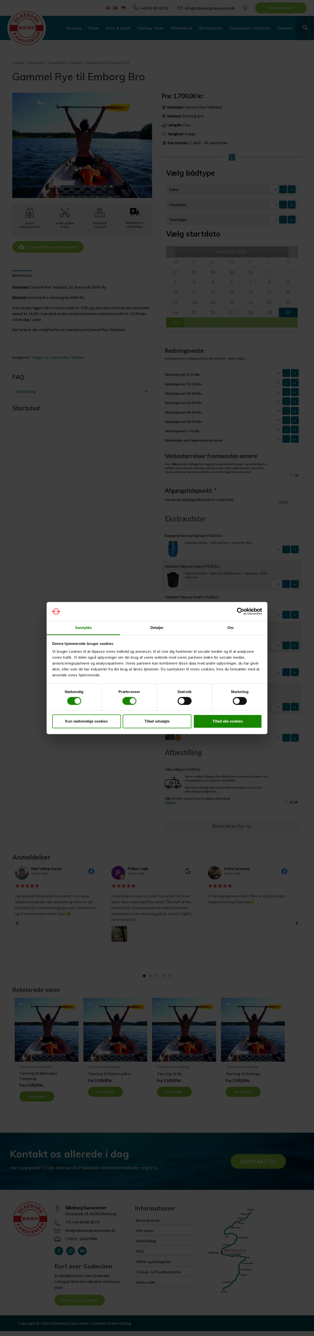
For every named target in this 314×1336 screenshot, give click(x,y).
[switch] (129, 701)
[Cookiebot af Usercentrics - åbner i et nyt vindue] (240, 611)
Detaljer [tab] (157, 628)
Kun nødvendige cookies (86, 721)
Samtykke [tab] (83, 628)
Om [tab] (230, 628)
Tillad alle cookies (227, 721)
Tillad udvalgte (157, 721)
